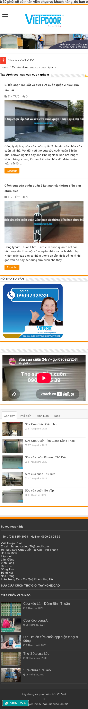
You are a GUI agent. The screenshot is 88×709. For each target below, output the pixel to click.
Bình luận (42, 415)
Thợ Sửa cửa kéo (36, 653)
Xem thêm (12, 170)
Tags (57, 415)
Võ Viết (61, 694)
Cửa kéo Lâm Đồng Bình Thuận (46, 603)
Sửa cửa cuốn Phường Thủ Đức (46, 457)
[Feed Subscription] (86, 75)
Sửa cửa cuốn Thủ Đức (21, 60)
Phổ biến (25, 415)
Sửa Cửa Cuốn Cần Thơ (41, 424)
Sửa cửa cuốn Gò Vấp (39, 490)
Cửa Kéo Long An (36, 620)
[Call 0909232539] (15, 703)
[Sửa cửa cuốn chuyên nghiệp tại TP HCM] (44, 19)
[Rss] (43, 699)
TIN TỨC (14, 96)
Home (4, 67)
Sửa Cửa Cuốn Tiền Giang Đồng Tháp (50, 440)
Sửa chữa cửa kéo (37, 670)
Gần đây (9, 415)
